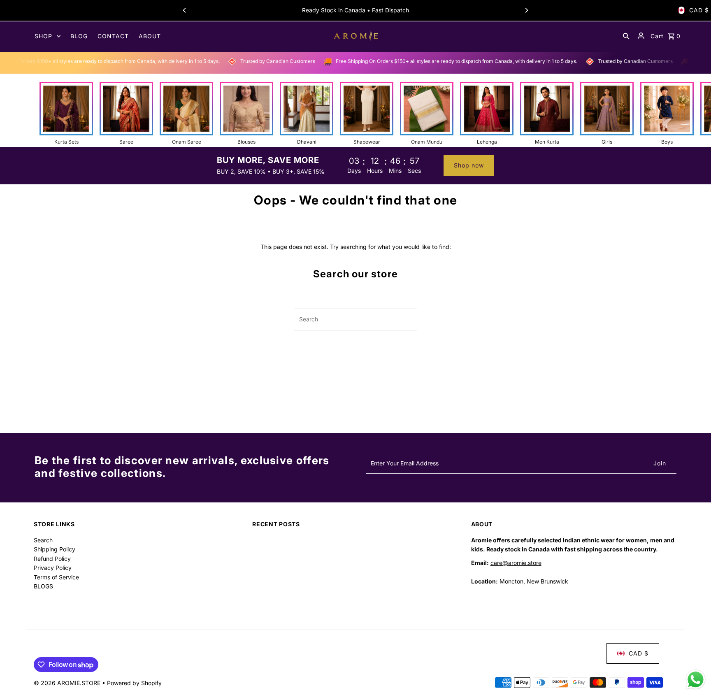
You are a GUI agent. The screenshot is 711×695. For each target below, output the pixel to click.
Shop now (469, 165)
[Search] (626, 35)
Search (43, 540)
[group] (66, 113)
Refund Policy (52, 558)
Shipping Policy (54, 549)
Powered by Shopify (134, 682)
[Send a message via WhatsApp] (695, 679)
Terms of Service (56, 577)
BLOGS (43, 586)
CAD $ (699, 10)
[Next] (526, 10)
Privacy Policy (53, 567)
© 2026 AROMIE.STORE (68, 682)
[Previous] (185, 10)
